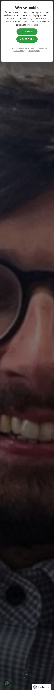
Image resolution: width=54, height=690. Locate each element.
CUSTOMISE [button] (27, 31)
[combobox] (41, 687)
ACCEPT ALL (27, 39)
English (41, 687)
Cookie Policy (19, 50)
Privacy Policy (34, 50)
